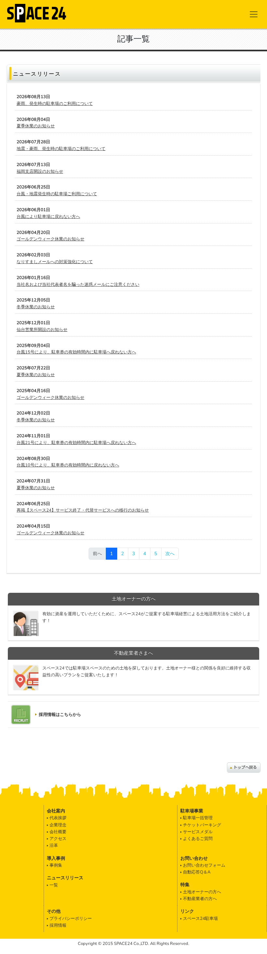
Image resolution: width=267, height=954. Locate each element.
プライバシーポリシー (70, 919)
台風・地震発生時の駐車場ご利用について (57, 194)
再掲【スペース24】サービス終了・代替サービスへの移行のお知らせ (83, 510)
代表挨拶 (57, 818)
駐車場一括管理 (198, 818)
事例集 (55, 865)
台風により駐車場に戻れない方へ (48, 217)
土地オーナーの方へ (202, 892)
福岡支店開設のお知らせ (40, 171)
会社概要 (57, 832)
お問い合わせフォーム (204, 865)
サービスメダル (198, 832)
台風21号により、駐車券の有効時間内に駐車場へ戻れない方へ (76, 443)
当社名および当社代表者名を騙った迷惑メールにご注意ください (78, 284)
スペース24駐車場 (200, 919)
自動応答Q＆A (197, 872)
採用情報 (57, 925)
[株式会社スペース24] (37, 12)
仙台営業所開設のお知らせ (42, 330)
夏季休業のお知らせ (36, 126)
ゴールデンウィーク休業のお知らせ (50, 239)
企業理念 (57, 825)
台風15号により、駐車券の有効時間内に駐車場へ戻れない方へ (76, 352)
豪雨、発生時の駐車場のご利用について (55, 104)
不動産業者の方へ (200, 899)
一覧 (53, 885)
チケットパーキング (202, 825)
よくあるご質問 (198, 839)
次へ (170, 553)
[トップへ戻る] (243, 767)
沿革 (53, 845)
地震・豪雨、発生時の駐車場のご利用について (61, 149)
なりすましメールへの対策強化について (55, 262)
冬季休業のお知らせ (36, 307)
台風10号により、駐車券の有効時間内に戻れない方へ (68, 465)
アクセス (57, 839)
